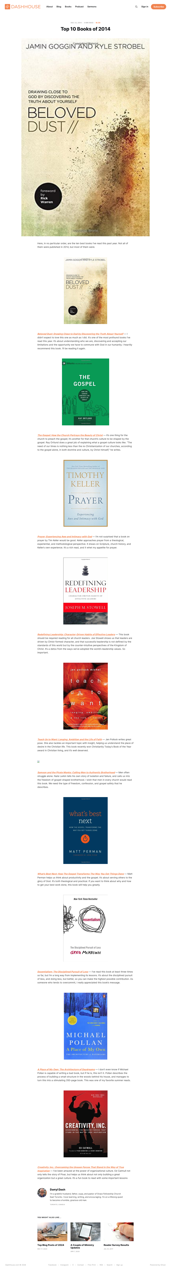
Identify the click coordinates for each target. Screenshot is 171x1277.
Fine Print (92, 1265)
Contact (80, 1265)
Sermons (91, 6)
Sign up (119, 1265)
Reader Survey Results (116, 1245)
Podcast (79, 6)
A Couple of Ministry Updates (82, 1246)
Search (109, 1265)
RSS (101, 1265)
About (49, 6)
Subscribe (158, 6)
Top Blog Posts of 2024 (50, 1245)
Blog (59, 6)
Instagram (64, 1265)
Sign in (144, 6)
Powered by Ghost (158, 1265)
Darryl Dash (57, 1189)
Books (68, 6)
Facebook (52, 1265)
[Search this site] (136, 7)
